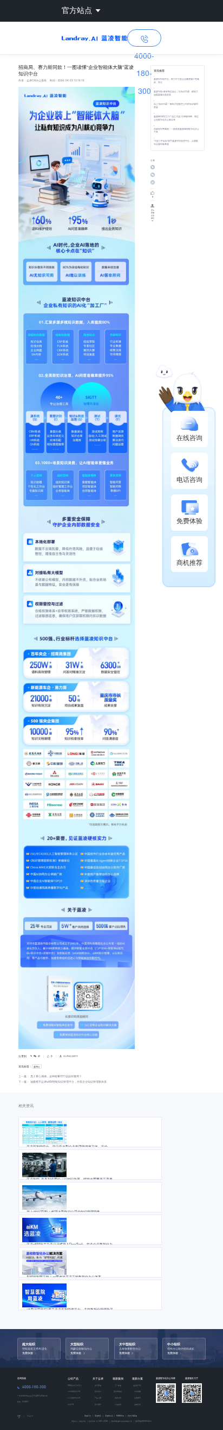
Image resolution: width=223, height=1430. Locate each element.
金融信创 (137, 1404)
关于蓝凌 (98, 1378)
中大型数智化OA (74, 1391)
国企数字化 (137, 1385)
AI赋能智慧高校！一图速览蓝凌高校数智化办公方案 (176, 131)
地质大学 (118, 1397)
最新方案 (137, 1378)
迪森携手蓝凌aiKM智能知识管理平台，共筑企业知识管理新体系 (68, 1081)
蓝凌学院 (99, 1415)
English (30, 1416)
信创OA (71, 1404)
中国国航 (118, 1404)
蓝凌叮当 (88, 1415)
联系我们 (98, 1391)
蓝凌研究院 (110, 1415)
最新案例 (118, 1378)
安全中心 (74, 1421)
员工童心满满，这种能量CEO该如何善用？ (56, 1076)
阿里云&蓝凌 (132, 1415)
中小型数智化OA (74, 1397)
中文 (19, 1416)
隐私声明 (82, 1421)
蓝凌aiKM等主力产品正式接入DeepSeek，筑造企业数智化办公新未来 (176, 118)
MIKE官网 (121, 1415)
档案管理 (137, 1397)
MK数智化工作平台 (75, 1385)
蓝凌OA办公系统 (37, 80)
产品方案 (98, 1397)
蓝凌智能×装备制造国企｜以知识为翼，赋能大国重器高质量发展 (176, 93)
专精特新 (137, 1391)
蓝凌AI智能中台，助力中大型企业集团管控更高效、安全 (176, 81)
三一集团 (118, 1385)
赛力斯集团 (118, 1391)
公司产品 (73, 1378)
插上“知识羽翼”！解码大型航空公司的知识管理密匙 (176, 106)
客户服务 (98, 1404)
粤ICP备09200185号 (143, 1421)
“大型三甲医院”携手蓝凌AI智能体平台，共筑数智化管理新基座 (176, 142)
